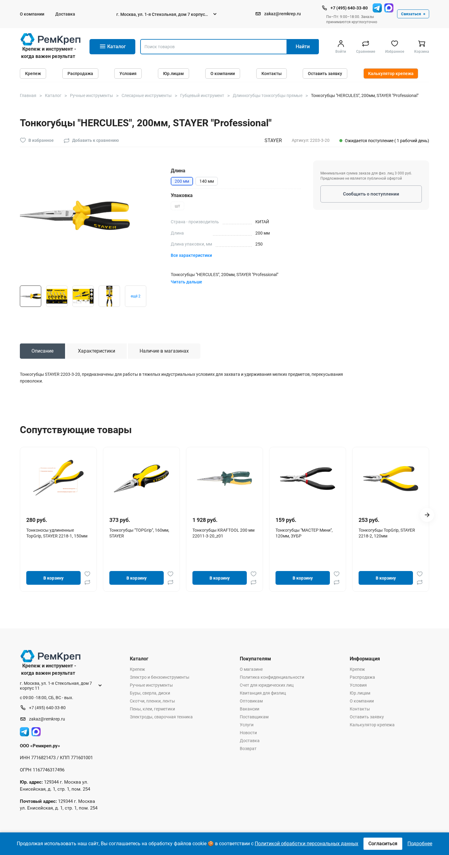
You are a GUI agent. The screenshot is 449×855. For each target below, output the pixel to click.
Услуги (247, 724)
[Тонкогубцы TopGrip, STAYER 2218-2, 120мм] (390, 478)
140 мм (206, 181)
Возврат (248, 748)
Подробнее (419, 843)
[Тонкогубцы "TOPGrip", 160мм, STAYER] (141, 478)
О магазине (251, 669)
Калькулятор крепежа (391, 73)
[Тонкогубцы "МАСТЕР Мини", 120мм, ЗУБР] (307, 478)
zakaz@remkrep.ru (282, 13)
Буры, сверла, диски (150, 693)
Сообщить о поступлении (371, 194)
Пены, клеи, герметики (152, 708)
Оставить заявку (325, 73)
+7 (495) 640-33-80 (349, 7)
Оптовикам (251, 701)
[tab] (42, 351)
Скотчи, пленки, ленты (152, 701)
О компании (32, 14)
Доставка (65, 14)
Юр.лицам (173, 73)
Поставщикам (254, 716)
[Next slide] (427, 515)
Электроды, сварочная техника (161, 716)
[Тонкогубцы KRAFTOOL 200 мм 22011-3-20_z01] (224, 478)
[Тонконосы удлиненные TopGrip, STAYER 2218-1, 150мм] (58, 478)
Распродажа (80, 73)
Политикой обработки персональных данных (306, 843)
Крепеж (33, 73)
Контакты (271, 73)
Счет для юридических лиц (267, 685)
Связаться (411, 14)
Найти (303, 46)
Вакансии (249, 708)
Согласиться (382, 843)
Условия (128, 73)
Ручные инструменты (151, 685)
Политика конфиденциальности (272, 677)
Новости (248, 732)
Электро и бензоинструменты (159, 677)
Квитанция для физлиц (263, 693)
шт (177, 205)
